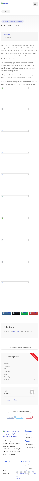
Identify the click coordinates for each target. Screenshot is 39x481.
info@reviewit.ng (12, 400)
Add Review (8, 37)
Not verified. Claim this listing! (20, 347)
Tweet (20, 417)
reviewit (7, 393)
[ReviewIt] (5, 3)
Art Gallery (6, 21)
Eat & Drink (13, 21)
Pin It (29, 417)
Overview (7, 35)
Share (11, 417)
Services (19, 21)
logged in (16, 331)
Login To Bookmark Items (21, 411)
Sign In (6, 11)
